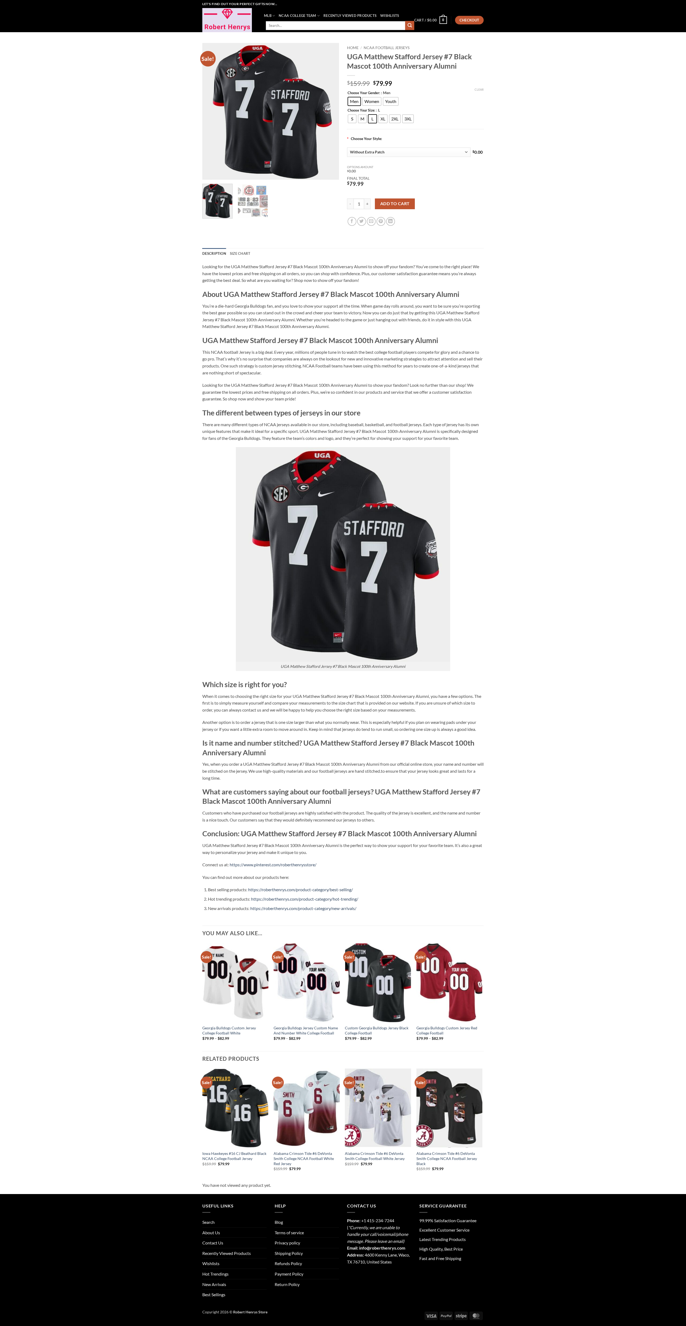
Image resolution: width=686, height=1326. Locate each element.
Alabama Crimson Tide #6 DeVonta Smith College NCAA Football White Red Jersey (304, 1158)
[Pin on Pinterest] (380, 221)
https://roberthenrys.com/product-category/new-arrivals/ (303, 908)
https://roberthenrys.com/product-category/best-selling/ (300, 889)
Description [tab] (214, 253)
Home (353, 48)
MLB (267, 15)
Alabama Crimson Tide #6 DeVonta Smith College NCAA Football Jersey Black (446, 1158)
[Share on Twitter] (361, 221)
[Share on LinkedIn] (390, 221)
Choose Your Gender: (364, 93)
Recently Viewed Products (349, 15)
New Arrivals (214, 1284)
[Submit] (409, 25)
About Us (211, 1232)
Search (208, 1222)
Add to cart (395, 203)
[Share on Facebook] (352, 221)
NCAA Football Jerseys (386, 48)
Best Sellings (213, 1294)
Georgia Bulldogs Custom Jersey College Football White (229, 1030)
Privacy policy (287, 1242)
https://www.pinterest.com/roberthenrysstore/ (273, 864)
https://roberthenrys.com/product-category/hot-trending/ (304, 898)
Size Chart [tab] (240, 253)
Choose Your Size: (361, 110)
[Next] (329, 111)
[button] (430, 20)
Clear (479, 89)
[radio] (354, 101)
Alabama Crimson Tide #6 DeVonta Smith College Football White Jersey (375, 1156)
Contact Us (212, 1242)
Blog (279, 1222)
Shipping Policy (289, 1253)
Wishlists (389, 15)
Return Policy (287, 1284)
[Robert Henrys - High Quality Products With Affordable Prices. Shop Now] (229, 20)
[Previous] (212, 111)
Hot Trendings (215, 1273)
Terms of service (289, 1232)
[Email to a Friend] (371, 221)
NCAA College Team (297, 15)
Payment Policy (289, 1273)
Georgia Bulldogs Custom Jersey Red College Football (446, 1030)
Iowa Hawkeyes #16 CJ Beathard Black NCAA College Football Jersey (234, 1156)
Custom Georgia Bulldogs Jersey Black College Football (376, 1030)
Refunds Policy (288, 1263)
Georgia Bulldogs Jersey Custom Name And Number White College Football (306, 1030)
